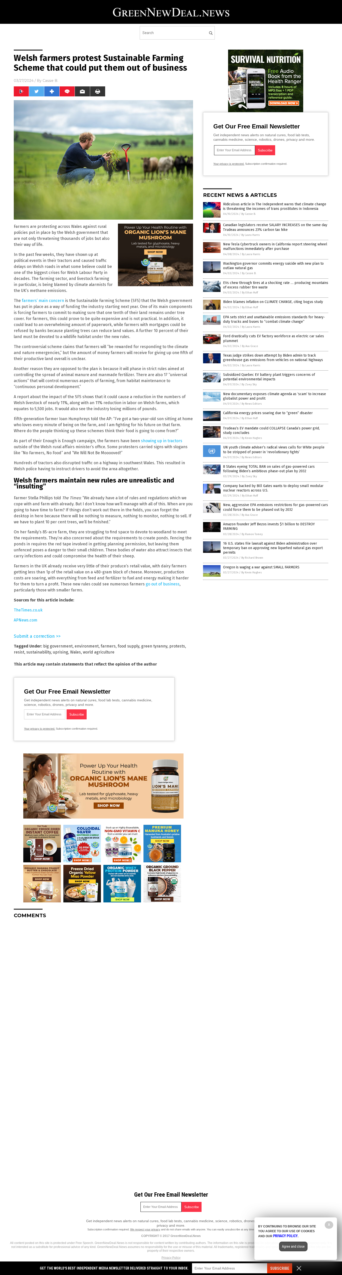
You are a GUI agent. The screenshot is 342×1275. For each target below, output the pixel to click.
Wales (75, 652)
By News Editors (252, 403)
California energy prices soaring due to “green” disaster (268, 413)
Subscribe (279, 1268)
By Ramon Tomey (252, 534)
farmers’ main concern (43, 300)
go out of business (163, 584)
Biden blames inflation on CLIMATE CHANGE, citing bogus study (273, 302)
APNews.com (25, 620)
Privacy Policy (171, 1257)
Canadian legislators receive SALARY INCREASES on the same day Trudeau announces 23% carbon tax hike (275, 227)
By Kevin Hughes (252, 438)
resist (19, 652)
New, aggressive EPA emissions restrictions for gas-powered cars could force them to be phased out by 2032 (275, 507)
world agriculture (98, 652)
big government (58, 646)
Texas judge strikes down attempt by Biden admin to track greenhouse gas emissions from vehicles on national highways (273, 357)
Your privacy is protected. (39, 728)
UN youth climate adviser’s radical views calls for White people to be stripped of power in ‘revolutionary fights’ (273, 449)
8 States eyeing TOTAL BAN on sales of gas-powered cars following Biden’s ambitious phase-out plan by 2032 (269, 468)
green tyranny (154, 646)
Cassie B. (50, 80)
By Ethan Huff (250, 292)
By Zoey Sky (249, 384)
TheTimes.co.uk (28, 610)
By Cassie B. (248, 214)
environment (87, 646)
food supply (128, 646)
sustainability (38, 652)
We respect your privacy (145, 1229)
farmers (108, 646)
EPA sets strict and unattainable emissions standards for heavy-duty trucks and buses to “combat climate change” (274, 319)
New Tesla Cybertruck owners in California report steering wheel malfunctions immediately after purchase (275, 246)
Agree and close (293, 1246)
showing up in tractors (161, 440)
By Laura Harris (250, 235)
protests (177, 646)
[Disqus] (103, 985)
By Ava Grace (250, 346)
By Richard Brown (252, 557)
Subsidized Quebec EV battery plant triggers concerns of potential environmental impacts (269, 377)
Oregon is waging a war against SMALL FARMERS (261, 567)
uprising (60, 652)
